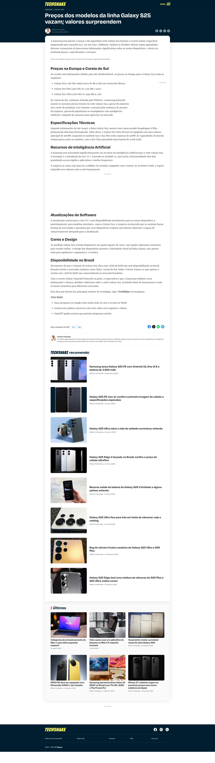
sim (73, 327)
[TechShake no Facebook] (155, 729)
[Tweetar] (160, 31)
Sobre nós (80, 738)
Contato (112, 738)
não (79, 327)
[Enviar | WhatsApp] (164, 31)
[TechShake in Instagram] (161, 729)
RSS (131, 738)
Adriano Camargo (64, 337)
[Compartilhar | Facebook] (156, 31)
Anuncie (154, 738)
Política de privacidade (53, 738)
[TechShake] (55, 4)
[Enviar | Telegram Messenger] (168, 31)
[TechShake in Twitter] (167, 729)
